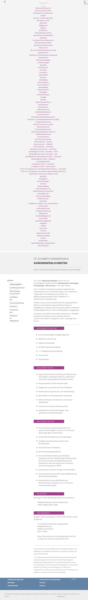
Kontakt (59, 594)
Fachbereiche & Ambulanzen (50, 579)
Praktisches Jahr (14, 311)
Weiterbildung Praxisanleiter (14, 292)
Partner (42, 586)
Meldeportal (61, 596)
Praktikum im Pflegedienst (14, 318)
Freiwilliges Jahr (14, 298)
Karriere (10, 280)
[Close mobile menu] (43, 5)
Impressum (66, 594)
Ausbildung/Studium (14, 288)
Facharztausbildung (14, 303)
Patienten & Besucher (16, 579)
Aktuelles (11, 583)
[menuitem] (43, 8)
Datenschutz (75, 594)
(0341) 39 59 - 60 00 (51, 505)
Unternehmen (13, 586)
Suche (73, 579)
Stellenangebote (14, 284)
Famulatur (13, 306)
